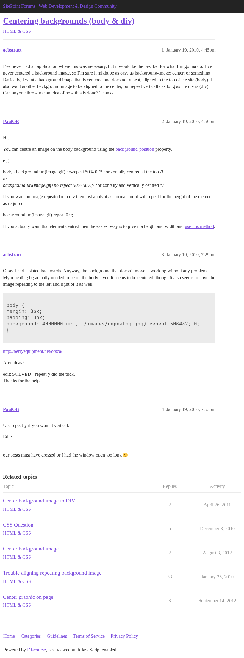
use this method (199, 226)
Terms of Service (89, 636)
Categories (31, 636)
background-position (134, 149)
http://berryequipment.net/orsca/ (32, 351)
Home (9, 636)
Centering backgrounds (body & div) (68, 20)
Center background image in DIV (39, 501)
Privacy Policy (124, 636)
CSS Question (18, 525)
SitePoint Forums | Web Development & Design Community (60, 6)
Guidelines (57, 636)
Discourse (36, 649)
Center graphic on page (28, 597)
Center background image (31, 549)
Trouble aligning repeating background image (52, 573)
